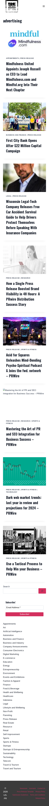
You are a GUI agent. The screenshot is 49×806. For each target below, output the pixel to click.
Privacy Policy (40, 792)
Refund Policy (40, 798)
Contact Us (41, 788)
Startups (7, 746)
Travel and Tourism (12, 768)
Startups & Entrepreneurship (16, 749)
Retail (5, 730)
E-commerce (9, 658)
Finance (6, 685)
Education (7, 662)
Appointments (12, 58)
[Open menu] (43, 6)
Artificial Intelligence (12, 631)
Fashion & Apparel (11, 681)
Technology (11, 492)
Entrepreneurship (11, 669)
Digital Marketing (11, 654)
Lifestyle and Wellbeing (14, 707)
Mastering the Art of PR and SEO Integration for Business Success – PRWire (23, 436)
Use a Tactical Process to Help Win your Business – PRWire (24, 569)
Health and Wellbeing (13, 692)
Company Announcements (15, 646)
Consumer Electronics (13, 650)
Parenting (7, 715)
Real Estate (8, 723)
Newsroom (23, 788)
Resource (25, 278)
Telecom (7, 761)
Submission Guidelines (20, 795)
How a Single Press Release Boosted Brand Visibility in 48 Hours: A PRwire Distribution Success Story (23, 294)
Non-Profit (8, 711)
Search (6, 586)
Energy (6, 665)
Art (4, 627)
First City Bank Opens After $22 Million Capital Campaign (23, 145)
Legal (8, 196)
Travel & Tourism (11, 765)
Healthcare (8, 696)
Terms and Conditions (37, 795)
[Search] (42, 591)
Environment (9, 673)
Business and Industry (13, 643)
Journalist (32, 788)
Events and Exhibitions (13, 677)
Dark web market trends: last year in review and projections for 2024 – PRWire (23, 505)
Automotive (8, 635)
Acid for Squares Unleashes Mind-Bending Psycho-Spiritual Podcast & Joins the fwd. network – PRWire (24, 365)
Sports (6, 738)
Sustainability (9, 753)
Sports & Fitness (29, 349)
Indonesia (7, 700)
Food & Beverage (11, 688)
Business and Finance (16, 135)
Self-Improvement (11, 734)
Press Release (27, 58)
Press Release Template (25, 792)
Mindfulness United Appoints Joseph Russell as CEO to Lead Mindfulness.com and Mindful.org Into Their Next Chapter (23, 76)
